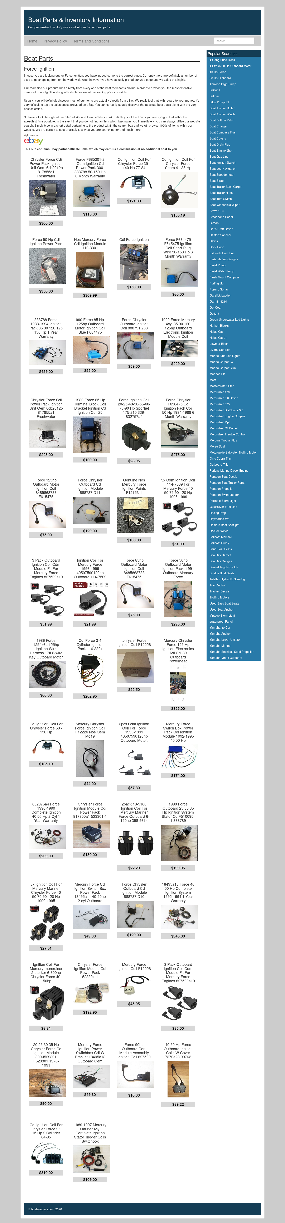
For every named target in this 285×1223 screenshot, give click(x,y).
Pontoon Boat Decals (223, 476)
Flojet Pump (218, 265)
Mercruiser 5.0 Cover (224, 398)
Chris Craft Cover (221, 229)
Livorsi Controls (220, 350)
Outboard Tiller (220, 464)
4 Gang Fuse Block (222, 60)
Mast (213, 380)
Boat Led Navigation (223, 168)
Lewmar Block (219, 344)
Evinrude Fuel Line (222, 253)
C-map (214, 223)
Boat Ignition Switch (223, 162)
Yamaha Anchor (220, 633)
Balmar (214, 96)
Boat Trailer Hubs (221, 193)
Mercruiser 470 (220, 392)
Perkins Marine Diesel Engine (229, 470)
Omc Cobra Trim (221, 458)
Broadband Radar (221, 217)
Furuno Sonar (219, 289)
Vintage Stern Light (222, 615)
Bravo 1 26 (217, 211)
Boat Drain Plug (220, 144)
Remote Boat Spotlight (224, 525)
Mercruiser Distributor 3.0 (226, 410)
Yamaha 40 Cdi (220, 627)
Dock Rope (217, 247)
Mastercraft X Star (222, 386)
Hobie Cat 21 (218, 337)
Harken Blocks (219, 325)
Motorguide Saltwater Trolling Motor (233, 452)
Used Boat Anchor (222, 609)
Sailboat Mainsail (221, 537)
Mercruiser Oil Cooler (224, 428)
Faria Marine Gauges (224, 259)
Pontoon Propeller (221, 488)
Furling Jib (216, 283)
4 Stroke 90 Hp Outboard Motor (230, 66)
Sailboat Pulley (219, 543)
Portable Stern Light (223, 501)
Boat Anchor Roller (222, 108)
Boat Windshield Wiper (225, 205)
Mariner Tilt (217, 374)
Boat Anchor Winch (222, 114)
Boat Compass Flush (223, 132)
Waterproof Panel (221, 621)
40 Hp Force (218, 72)
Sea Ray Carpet (220, 555)
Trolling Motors (219, 597)
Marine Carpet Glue (223, 368)
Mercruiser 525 (220, 404)
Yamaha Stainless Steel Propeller (231, 652)
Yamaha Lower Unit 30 (225, 639)
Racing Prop (218, 513)
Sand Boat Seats (221, 549)
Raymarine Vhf (219, 519)
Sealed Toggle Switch (224, 567)
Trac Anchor (218, 585)
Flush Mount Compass (225, 277)
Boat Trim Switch (221, 199)
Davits (214, 241)
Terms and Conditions (91, 41)
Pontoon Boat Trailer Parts (227, 482)
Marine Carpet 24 (221, 362)
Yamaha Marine (220, 645)
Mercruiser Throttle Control (227, 434)
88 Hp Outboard (220, 78)
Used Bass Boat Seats (224, 603)
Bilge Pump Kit (219, 102)
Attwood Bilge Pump (223, 84)
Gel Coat (215, 307)
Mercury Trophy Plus (223, 440)
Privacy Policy (55, 41)
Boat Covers (218, 138)
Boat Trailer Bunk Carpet (226, 187)
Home (32, 41)
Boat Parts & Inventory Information (76, 19)
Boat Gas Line (219, 156)
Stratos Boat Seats (222, 573)
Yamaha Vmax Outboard (226, 658)
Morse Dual (217, 446)
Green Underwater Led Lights (229, 319)
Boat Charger (218, 126)
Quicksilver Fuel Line (223, 507)
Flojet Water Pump (222, 271)
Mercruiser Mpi (220, 422)
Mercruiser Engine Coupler (227, 416)
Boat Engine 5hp (221, 150)
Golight (214, 313)
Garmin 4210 (218, 301)
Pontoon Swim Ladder (224, 494)
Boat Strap (217, 180)
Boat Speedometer (222, 174)
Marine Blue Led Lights (225, 356)
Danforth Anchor (220, 235)
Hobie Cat (216, 331)
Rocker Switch (219, 531)
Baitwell (215, 90)
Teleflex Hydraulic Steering (227, 579)
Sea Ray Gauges (221, 561)
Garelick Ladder (220, 295)
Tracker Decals (220, 591)
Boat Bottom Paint (221, 120)
